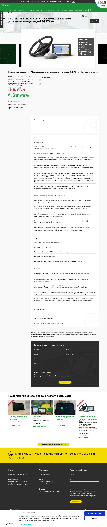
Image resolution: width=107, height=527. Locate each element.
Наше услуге (51, 10)
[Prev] (92, 21)
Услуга (57, 10)
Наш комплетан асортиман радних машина (53, 444)
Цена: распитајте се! (39, 426)
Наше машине (43, 476)
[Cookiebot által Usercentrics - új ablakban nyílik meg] (9, 524)
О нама (76, 10)
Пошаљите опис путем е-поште (20, 104)
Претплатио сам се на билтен (43, 372)
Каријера (71, 10)
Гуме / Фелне (44, 10)
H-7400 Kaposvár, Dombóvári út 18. (18, 474)
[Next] (96, 21)
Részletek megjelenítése (25, 524)
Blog (80, 10)
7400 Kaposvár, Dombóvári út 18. (40, 1)
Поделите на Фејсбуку (17, 107)
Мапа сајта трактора (45, 483)
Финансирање (63, 10)
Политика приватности (46, 481)
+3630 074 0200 (22, 481)
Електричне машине (12, 10)
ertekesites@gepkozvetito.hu (21, 485)
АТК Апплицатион (30, 10)
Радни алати (22, 10)
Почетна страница (44, 474)
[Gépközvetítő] (5, 5)
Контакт (85, 10)
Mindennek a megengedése (95, 513)
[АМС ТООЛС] (42, 407)
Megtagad (94, 518)
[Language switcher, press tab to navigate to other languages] (73, 2)
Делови (37, 10)
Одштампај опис (15, 101)
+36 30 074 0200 (25, 1)
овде (68, 376)
